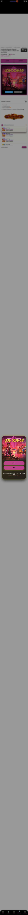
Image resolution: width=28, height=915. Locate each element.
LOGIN (14, 463)
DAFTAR (14, 467)
